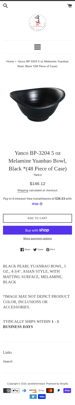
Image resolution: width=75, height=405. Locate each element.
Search (7, 361)
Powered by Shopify (57, 383)
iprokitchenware (36, 383)
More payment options (37, 238)
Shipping (22, 190)
